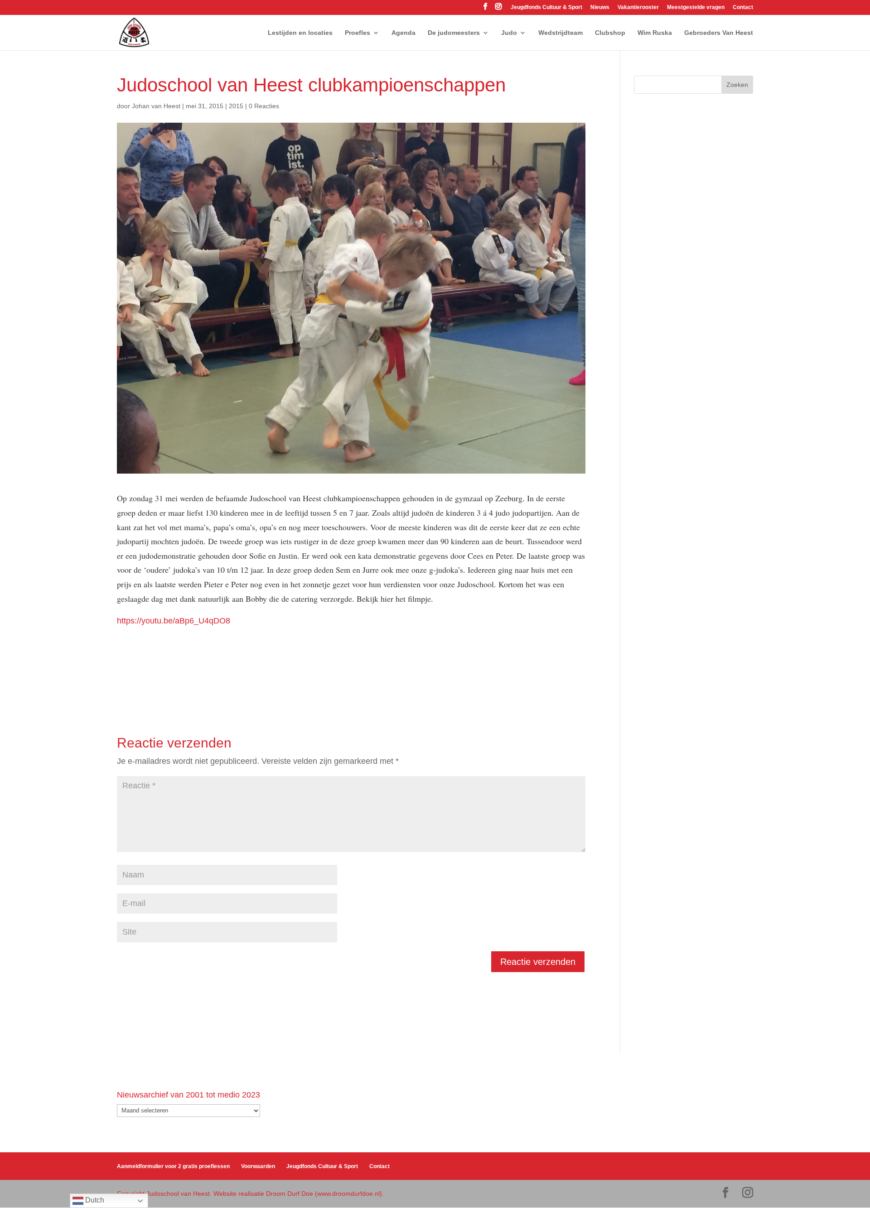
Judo (509, 32)
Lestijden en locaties (300, 32)
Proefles (357, 32)
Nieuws (599, 7)
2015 (236, 106)
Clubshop (610, 32)
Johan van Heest (156, 106)
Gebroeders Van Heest (718, 32)
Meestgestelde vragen (696, 7)
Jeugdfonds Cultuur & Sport (546, 7)
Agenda (404, 32)
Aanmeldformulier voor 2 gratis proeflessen (173, 1166)
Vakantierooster (638, 7)
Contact (743, 7)
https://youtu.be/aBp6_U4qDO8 (173, 620)
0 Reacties (264, 106)
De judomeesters (454, 32)
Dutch (93, 1200)
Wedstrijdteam (560, 32)
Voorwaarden (258, 1166)
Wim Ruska (655, 32)
